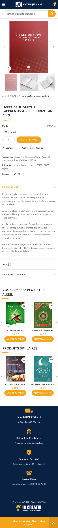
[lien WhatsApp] (22, 174)
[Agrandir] (8, 68)
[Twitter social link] (15, 174)
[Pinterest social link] (19, 174)
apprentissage (20, 165)
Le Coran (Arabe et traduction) (34, 96)
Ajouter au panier (29, 139)
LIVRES (14, 96)
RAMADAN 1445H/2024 (25, 160)
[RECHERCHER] (52, 13)
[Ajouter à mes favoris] (24, 306)
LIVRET (39, 165)
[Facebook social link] (11, 174)
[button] (15, 339)
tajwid (5, 168)
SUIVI (46, 165)
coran (31, 165)
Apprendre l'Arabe (23, 157)
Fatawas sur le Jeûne (15, 384)
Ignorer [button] (53, 522)
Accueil (5, 96)
